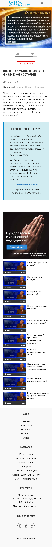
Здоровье (39, 87)
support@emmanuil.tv (27, 506)
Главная (26, 421)
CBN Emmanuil (30, 538)
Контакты (26, 433)
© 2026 (17, 538)
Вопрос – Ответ (23, 87)
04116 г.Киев (26, 498)
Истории (26, 466)
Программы (26, 454)
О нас (26, 438)
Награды (26, 429)
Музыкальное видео (26, 470)
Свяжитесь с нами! (26, 184)
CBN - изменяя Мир (26, 479)
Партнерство (26, 425)
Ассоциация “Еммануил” (26, 475)
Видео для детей (26, 458)
